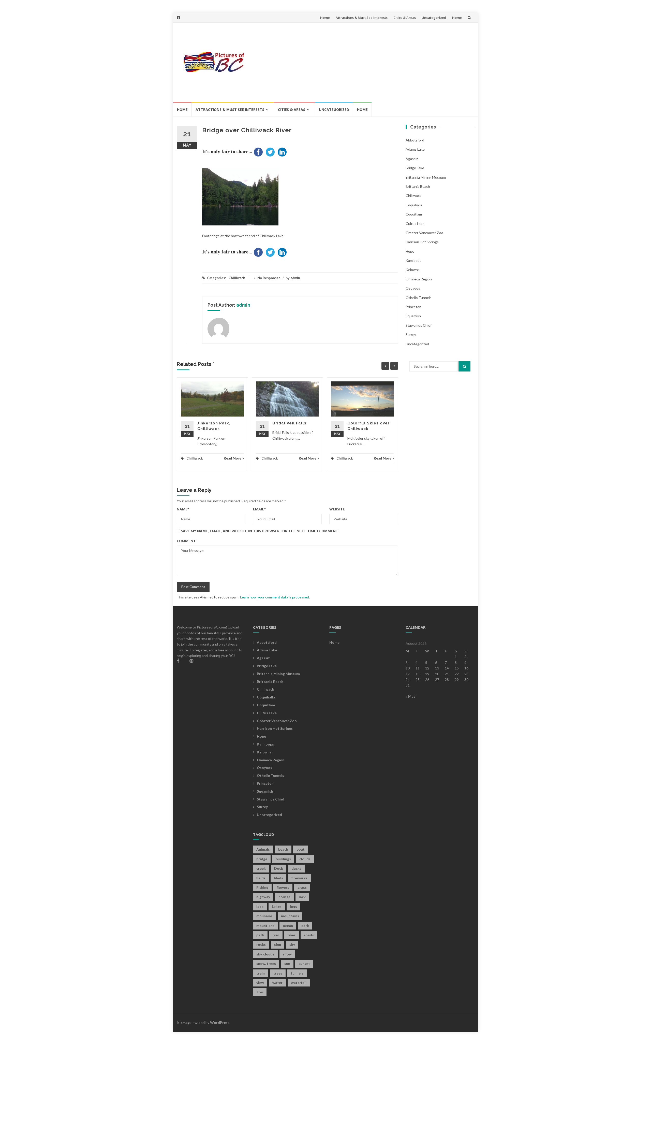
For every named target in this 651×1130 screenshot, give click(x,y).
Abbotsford (415, 140)
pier (276, 935)
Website (337, 509)
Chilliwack (237, 278)
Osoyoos (413, 288)
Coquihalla (414, 205)
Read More (232, 458)
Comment (186, 540)
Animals (263, 849)
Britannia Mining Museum (426, 177)
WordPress (219, 1022)
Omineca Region (419, 279)
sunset (304, 963)
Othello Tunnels (419, 297)
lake (259, 906)
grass (302, 887)
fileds (278, 878)
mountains (290, 916)
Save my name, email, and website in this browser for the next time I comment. (260, 530)
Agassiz (412, 158)
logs (293, 906)
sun (287, 963)
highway (263, 897)
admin (295, 278)
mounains (264, 916)
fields (260, 878)
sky (292, 944)
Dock (278, 868)
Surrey (411, 334)
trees (277, 973)
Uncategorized (434, 17)
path (260, 935)
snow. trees (266, 963)
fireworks (299, 878)
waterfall (298, 982)
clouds (304, 859)
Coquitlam (414, 214)
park (305, 925)
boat (301, 849)
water (277, 982)
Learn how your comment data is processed (274, 597)
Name (183, 509)
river (291, 935)
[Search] (464, 366)
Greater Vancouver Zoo (424, 233)
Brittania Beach (418, 186)
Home (325, 17)
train (260, 973)
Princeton (413, 307)
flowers (283, 887)
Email (259, 509)
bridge (261, 859)
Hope (410, 251)
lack (302, 897)
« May (410, 696)
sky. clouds (265, 954)
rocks (261, 944)
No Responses (268, 278)
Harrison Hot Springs (422, 242)
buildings (283, 859)
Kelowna (413, 269)
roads (309, 935)
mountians (265, 925)
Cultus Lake (415, 223)
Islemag (183, 1022)
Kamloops (413, 260)
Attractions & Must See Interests (362, 17)
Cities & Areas (404, 17)
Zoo (259, 992)
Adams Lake (415, 149)
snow (287, 954)
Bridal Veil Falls (289, 423)
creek (261, 868)
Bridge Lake (415, 168)
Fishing (262, 887)
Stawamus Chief (419, 325)
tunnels (297, 973)
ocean (288, 925)
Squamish (413, 316)
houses (284, 897)
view (260, 982)
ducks (296, 868)
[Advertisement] (362, 62)
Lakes (277, 906)
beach (283, 849)
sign (277, 944)
